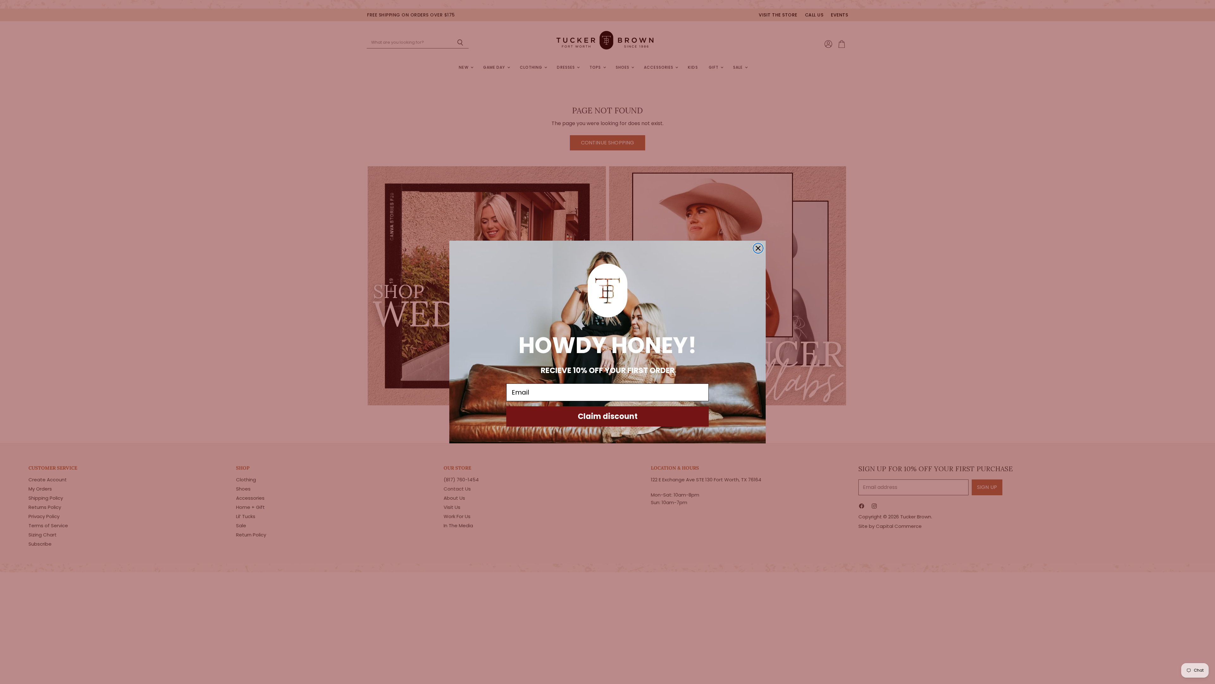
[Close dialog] (758, 248)
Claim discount (608, 416)
